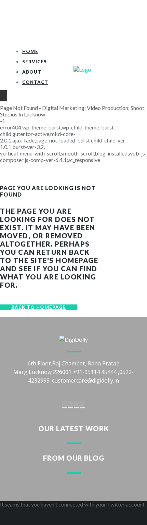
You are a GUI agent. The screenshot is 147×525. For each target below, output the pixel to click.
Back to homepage (38, 307)
